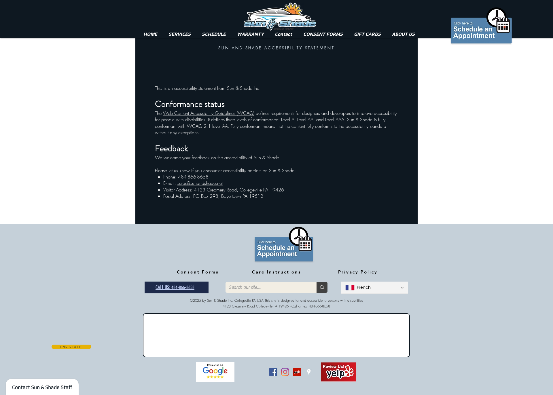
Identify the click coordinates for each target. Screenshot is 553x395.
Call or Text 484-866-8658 (310, 306)
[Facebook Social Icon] (273, 372)
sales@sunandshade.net (200, 183)
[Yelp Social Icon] (297, 372)
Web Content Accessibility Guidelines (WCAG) (208, 113)
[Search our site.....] (322, 287)
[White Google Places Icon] (309, 372)
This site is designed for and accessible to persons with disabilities (314, 300)
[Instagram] (285, 372)
